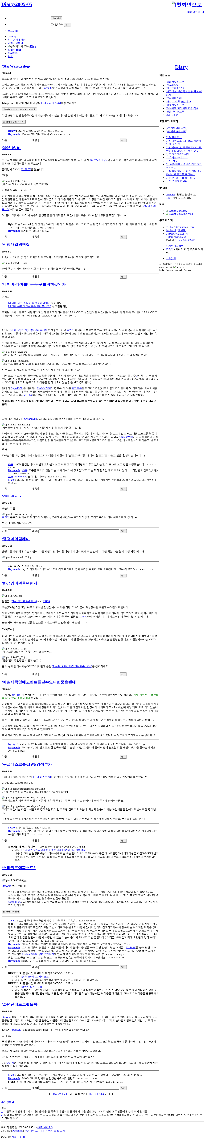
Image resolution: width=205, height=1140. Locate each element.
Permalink (17, 1130)
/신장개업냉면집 (16, 244)
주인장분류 (7, 1102)
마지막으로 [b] (195, 12)
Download (180, 237)
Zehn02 (48, 88)
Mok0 (11, 480)
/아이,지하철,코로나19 (178, 101)
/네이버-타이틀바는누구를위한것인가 (34, 284)
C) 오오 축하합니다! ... (178, 181)
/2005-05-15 (11, 496)
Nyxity (11, 744)
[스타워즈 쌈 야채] (31, 986)
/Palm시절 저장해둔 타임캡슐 (182, 108)
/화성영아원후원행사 (19, 583)
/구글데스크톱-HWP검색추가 (27, 764)
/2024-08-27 (172, 85)
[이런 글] (26, 169)
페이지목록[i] (15, 43)
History (169, 237)
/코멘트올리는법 (176, 128)
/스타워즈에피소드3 (19, 868)
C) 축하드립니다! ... (177, 157)
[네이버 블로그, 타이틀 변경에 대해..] (29, 303)
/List (168, 197)
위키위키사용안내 (176, 245)
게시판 (182, 230)
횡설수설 (171, 230)
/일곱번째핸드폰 (175, 111)
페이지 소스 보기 (55, 1130)
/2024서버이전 (174, 98)
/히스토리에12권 (175, 88)
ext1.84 (28, 395)
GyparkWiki (17, 388)
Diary (10, 36)
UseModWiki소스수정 (178, 233)
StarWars (6, 885)
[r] (24, 39)
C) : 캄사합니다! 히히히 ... (180, 177)
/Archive (170, 194)
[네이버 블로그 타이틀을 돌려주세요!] (29, 306)
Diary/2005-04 (96, 1094)
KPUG (46, 601)
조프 (10, 464)
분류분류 (171, 258)
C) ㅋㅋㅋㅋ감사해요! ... (179, 154)
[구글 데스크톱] (42, 777)
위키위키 (16, 694)
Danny (12, 130)
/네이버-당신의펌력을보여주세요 (28, 330)
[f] (14, 36)
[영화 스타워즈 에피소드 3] (36, 976)
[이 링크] (131, 947)
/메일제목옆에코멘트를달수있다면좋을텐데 (39, 682)
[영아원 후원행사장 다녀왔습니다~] (72, 666)
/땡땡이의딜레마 (16, 539)
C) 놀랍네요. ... (174, 137)
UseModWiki (44, 388)
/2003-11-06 (14, 901)
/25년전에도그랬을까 (19, 1004)
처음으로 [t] (18, 1137)
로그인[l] (13, 30)
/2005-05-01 (11, 148)
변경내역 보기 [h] (34, 1130)
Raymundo (14, 134)
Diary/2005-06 (60, 1094)
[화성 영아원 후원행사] (24, 601)
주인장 (70, 330)
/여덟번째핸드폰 (175, 105)
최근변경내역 (15, 39)
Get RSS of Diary (177, 210)
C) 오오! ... (171, 161)
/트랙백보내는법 (176, 131)
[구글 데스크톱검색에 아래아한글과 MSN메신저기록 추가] (54, 850)
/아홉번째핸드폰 (175, 81)
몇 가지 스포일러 (11, 911)
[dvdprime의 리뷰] (51, 103)
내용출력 (58, 24)
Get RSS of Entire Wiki (180, 213)
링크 (10, 56)
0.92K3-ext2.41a (186, 240)
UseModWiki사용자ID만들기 (38, 954)
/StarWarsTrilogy (16, 66)
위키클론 (77, 388)
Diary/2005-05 (16, 4)
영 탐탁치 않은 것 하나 (13, 121)
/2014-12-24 (172, 114)
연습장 (169, 249)
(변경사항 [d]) (45, 1127)
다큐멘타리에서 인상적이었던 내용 (19, 109)
